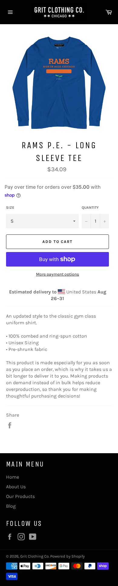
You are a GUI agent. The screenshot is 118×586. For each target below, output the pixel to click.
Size (10, 207)
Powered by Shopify (67, 556)
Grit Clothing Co (34, 556)
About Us (16, 486)
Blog (11, 506)
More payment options (57, 274)
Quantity (90, 207)
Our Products (20, 496)
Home (12, 477)
